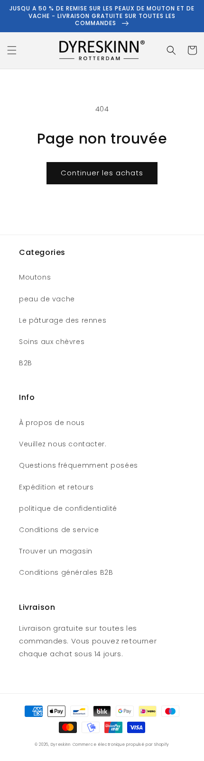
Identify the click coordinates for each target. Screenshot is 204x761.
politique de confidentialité (68, 508)
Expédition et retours (56, 487)
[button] (11, 50)
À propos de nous (52, 422)
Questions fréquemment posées (78, 465)
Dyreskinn (61, 744)
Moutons (35, 277)
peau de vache (47, 299)
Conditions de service (59, 530)
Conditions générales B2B (66, 572)
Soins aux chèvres (51, 341)
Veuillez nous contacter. (62, 444)
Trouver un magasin (56, 551)
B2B (25, 363)
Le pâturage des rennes (62, 320)
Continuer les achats (102, 173)
